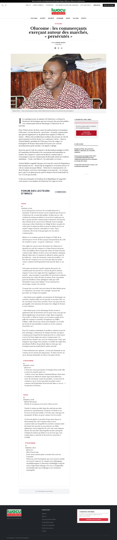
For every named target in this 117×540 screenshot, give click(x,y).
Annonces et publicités (48, 525)
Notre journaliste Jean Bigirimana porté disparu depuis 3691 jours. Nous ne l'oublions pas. (58, 1)
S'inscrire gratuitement (86, 133)
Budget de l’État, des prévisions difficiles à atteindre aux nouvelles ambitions (84, 150)
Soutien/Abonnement (47, 522)
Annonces (97, 5)
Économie (60, 18)
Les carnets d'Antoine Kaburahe (67, 5)
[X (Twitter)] (58, 48)
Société (42, 18)
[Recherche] (3, 4)
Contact (44, 531)
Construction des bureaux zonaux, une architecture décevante (86, 165)
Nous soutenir (109, 5)
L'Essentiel (50, 5)
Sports (83, 18)
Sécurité (51, 18)
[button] (6, 4)
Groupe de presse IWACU (49, 519)
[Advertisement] (86, 200)
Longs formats (38, 5)
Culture (75, 18)
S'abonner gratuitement (93, 519)
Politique (34, 18)
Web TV (28, 5)
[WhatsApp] (61, 48)
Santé (68, 18)
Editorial (44, 513)
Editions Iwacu (86, 5)
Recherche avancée (47, 528)
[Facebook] (55, 48)
